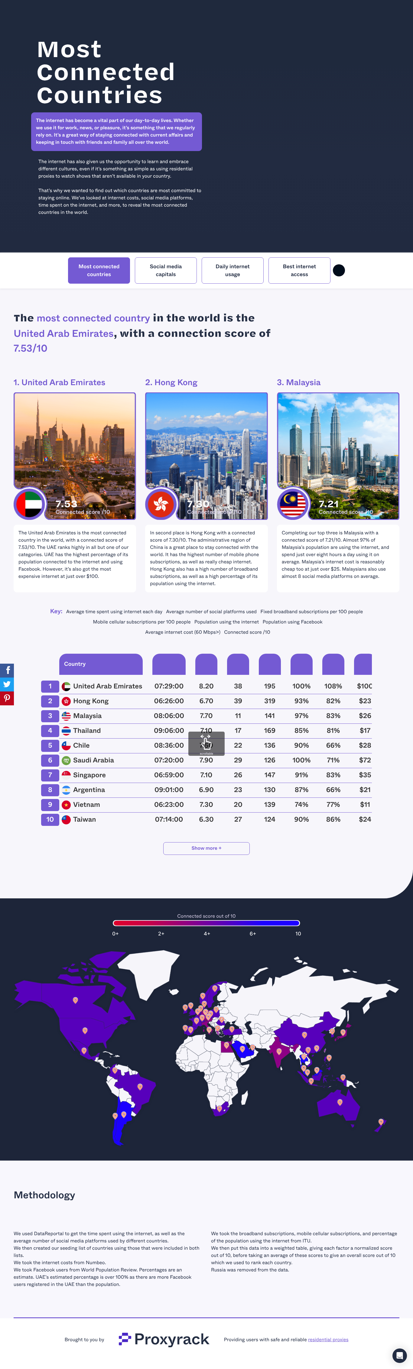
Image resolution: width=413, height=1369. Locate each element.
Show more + (206, 848)
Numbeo (95, 1262)
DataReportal (48, 1233)
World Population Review (109, 1270)
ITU (307, 1241)
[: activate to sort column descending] (169, 665)
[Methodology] (339, 270)
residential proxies (328, 1339)
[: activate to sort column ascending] (50, 665)
